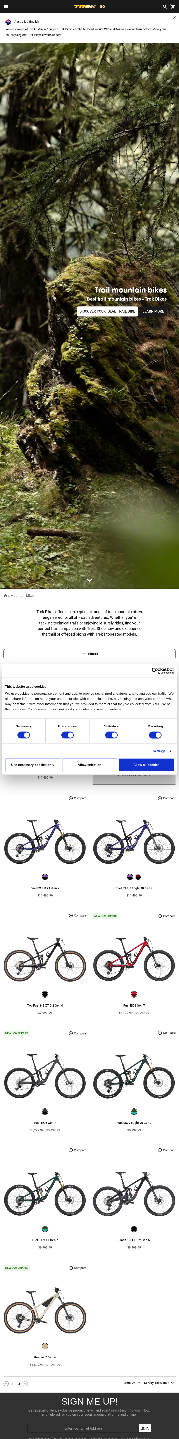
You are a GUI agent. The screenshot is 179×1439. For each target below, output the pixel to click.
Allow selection (90, 765)
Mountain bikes (22, 596)
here (58, 35)
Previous (6, 1384)
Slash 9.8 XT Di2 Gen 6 (134, 1240)
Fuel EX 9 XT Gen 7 (45, 1240)
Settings (159, 751)
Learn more (153, 311)
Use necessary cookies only (32, 765)
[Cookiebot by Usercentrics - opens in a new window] (155, 670)
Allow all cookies (146, 765)
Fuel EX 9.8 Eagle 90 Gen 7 (134, 888)
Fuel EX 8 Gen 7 (134, 1005)
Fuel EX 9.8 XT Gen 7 (45, 888)
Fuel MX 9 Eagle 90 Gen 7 (134, 1122)
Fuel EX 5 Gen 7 (45, 1122)
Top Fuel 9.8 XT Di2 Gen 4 (45, 1005)
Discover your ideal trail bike (107, 311)
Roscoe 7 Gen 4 (45, 1357)
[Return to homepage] (5, 595)
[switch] (67, 734)
